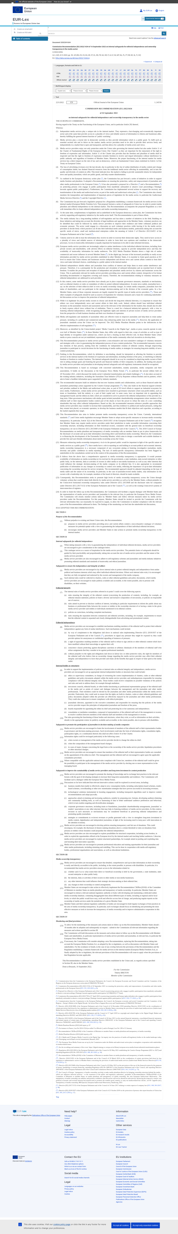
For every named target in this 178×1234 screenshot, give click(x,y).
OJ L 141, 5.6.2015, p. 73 (130, 1069)
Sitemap (67, 1121)
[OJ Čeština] (78, 80)
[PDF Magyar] (124, 76)
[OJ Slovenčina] (148, 80)
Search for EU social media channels (76, 1178)
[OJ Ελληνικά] (93, 80)
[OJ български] (70, 80)
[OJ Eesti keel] (89, 80)
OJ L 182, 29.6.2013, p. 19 (92, 1022)
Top (57, 1097)
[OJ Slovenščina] (152, 80)
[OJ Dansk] (82, 80)
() (102, 179)
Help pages (68, 1116)
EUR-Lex (21, 19)
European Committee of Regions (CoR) (129, 1184)
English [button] (161, 10)
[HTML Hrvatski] (109, 73)
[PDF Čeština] (78, 76)
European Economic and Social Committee (130, 1182)
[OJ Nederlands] (132, 80)
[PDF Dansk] (82, 76)
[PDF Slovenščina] (152, 76)
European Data (121, 1129)
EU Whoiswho (120, 1137)
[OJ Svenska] (160, 80)
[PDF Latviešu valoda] (117, 76)
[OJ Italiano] (113, 80)
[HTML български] (70, 73)
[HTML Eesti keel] (89, 73)
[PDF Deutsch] (85, 76)
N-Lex (118, 1144)
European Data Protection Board (127, 1194)
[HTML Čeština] (78, 73)
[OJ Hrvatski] (109, 80)
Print (161, 28)
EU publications (121, 1140)
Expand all (148, 62)
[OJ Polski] (136, 80)
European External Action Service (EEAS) (129, 1179)
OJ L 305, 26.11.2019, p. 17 (65, 1092)
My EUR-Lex (147, 10)
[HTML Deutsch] (85, 73)
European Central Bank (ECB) (126, 1174)
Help (154, 28)
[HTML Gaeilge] (105, 73)
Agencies (119, 1202)
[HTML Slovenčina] (148, 73)
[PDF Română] (144, 76)
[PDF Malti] (128, 76)
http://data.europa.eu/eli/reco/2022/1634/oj (72, 58)
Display (106, 91)
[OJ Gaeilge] (105, 80)
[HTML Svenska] (160, 73)
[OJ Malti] (128, 80)
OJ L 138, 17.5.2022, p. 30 (131, 998)
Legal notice (68, 1129)
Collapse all (158, 62)
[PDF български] (70, 76)
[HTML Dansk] (82, 73)
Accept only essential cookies (145, 1225)
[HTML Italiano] (113, 73)
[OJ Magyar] (124, 80)
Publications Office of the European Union (46, 1115)
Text (57, 97)
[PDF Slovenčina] (148, 76)
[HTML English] (97, 73)
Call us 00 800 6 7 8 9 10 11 (73, 1161)
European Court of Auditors (125, 1176)
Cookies (67, 1194)
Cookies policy (69, 1132)
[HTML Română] (144, 73)
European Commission (123, 1169)
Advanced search (160, 38)
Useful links (120, 1121)
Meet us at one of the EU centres (75, 1169)
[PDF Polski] (136, 76)
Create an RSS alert (24, 32)
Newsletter (120, 1118)
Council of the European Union (126, 1166)
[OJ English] (97, 80)
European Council (122, 1164)
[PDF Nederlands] (132, 76)
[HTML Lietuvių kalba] (121, 73)
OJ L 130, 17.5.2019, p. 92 (96, 1015)
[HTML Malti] (128, 73)
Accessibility (68, 1135)
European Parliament (123, 1161)
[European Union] (19, 1157)
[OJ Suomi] (156, 80)
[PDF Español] (74, 76)
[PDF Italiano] (113, 76)
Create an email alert (24, 29)
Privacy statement (70, 1137)
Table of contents (22, 39)
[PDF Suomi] (156, 76)
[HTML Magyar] (124, 73)
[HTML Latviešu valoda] (117, 73)
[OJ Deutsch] (85, 80)
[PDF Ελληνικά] (93, 76)
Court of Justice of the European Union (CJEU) (131, 1171)
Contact (67, 1118)
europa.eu (28, 1161)
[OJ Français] (101, 80)
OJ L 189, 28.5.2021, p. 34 (92, 1052)
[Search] (164, 33)
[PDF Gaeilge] (105, 76)
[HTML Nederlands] (132, 73)
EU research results (122, 1135)
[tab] (108, 65)
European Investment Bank (125, 1187)
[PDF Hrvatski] (109, 76)
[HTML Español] (74, 73)
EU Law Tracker (121, 1147)
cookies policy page (61, 1224)
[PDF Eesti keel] (89, 76)
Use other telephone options (74, 1164)
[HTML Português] (140, 73)
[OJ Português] (140, 80)
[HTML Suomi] (156, 73)
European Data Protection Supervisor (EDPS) (131, 1192)
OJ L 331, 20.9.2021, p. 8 (89, 988)
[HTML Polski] (136, 73)
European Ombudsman (124, 1189)
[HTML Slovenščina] (152, 73)
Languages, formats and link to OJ (69, 65)
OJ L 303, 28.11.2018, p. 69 (107, 1010)
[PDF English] (97, 76)
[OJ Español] (74, 80)
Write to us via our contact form (75, 1166)
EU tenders (119, 1132)
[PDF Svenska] (160, 76)
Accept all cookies (121, 1225)
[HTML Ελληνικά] (93, 73)
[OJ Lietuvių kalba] (121, 80)
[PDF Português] (140, 76)
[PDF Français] (101, 76)
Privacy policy (69, 1189)
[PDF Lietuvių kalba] (121, 76)
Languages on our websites (73, 1186)
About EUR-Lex (121, 1116)
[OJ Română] (144, 80)
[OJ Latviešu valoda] (117, 80)
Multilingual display (63, 86)
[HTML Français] (101, 73)
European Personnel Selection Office (128, 1197)
